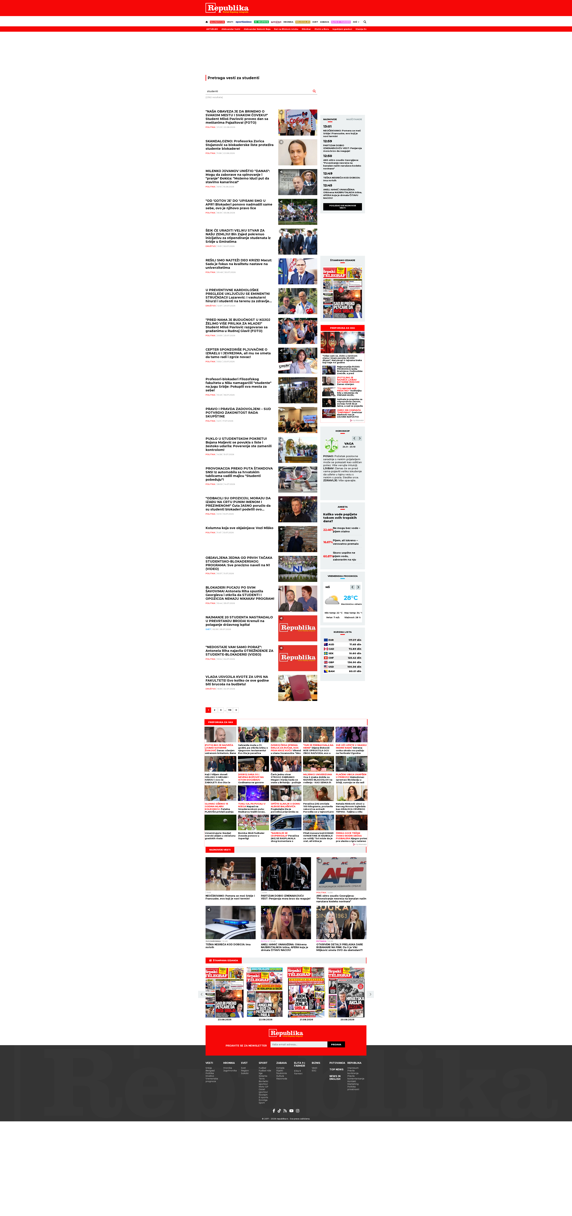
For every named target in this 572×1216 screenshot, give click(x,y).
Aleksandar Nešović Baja (257, 29)
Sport (263, 1063)
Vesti (230, 22)
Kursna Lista (343, 632)
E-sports (263, 1097)
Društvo (211, 246)
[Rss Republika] (285, 1111)
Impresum (353, 1068)
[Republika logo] (227, 8)
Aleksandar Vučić (231, 29)
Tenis (262, 1078)
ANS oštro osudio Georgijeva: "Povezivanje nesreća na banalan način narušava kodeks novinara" (342, 164)
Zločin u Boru (321, 29)
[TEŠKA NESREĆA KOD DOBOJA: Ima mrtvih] (231, 922)
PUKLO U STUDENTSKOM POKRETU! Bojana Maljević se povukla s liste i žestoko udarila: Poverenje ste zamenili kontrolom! (239, 444)
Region (245, 1070)
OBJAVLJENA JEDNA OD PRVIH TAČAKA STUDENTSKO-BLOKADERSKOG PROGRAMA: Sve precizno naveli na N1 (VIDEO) (239, 563)
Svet (315, 22)
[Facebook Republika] (274, 1111)
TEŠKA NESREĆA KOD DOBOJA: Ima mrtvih (341, 179)
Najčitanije (354, 119)
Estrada (321, 941)
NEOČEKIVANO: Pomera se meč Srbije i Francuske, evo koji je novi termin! (342, 133)
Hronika (288, 22)
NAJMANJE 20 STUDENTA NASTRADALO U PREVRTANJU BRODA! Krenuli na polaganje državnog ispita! (239, 621)
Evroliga (263, 1100)
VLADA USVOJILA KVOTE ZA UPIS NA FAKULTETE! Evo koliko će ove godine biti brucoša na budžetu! (237, 680)
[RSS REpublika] (291, 1111)
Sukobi (244, 1073)
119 (229, 710)
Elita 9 (265, 941)
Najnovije (330, 119)
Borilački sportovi (263, 1082)
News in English (335, 1077)
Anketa (343, 506)
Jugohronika (213, 941)
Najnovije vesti (220, 849)
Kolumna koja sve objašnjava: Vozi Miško (239, 528)
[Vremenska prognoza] (332, 600)
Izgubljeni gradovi (342, 29)
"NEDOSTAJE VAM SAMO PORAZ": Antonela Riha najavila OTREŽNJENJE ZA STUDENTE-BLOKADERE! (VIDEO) (239, 650)
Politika (210, 127)
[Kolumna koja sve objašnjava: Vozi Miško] (297, 539)
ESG (314, 1070)
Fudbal (262, 1068)
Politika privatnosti (353, 1088)
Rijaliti (279, 1070)
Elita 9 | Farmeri (299, 1064)
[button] (354, 438)
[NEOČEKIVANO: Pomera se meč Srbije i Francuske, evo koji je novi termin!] (231, 874)
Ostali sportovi (263, 1090)
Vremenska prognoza (212, 1080)
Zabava (324, 22)
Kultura (280, 1076)
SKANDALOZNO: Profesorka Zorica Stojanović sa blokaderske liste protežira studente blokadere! (239, 144)
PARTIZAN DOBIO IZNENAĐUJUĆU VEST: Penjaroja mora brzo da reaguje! (342, 148)
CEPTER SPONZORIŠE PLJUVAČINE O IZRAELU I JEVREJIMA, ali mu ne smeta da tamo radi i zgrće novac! (238, 353)
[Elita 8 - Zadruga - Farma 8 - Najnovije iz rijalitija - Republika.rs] (341, 22)
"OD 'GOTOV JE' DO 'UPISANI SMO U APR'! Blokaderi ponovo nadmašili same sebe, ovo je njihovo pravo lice (239, 204)
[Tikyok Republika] (280, 1111)
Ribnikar (306, 29)
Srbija (209, 1068)
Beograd (210, 1070)
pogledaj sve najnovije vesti (342, 206)
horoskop (343, 430)
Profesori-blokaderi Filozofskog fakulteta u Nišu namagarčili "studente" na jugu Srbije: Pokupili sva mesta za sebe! (238, 384)
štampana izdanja (225, 960)
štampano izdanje (342, 260)
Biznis (316, 1063)
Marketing (353, 1084)
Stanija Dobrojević (366, 29)
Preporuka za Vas (342, 328)
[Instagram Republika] (297, 1111)
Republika (354, 1063)
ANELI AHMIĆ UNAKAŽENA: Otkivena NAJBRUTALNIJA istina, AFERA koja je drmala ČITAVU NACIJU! (342, 193)
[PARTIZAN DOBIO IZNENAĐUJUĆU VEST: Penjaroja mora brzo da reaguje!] (286, 874)
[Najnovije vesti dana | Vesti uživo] (261, 22)
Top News (336, 1069)
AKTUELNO (212, 29)
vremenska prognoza (343, 576)
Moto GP (263, 1086)
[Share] (281, 112)
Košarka (263, 1076)
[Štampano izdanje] (225, 992)
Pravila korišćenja (352, 1072)
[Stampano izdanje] (342, 292)
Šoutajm (263, 1094)
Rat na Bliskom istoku (286, 29)
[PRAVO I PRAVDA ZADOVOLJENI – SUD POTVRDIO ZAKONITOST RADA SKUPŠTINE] (297, 420)
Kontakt (351, 1081)
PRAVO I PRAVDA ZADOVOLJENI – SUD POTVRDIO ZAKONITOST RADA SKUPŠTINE (238, 412)
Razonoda (281, 1078)
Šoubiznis (281, 1073)
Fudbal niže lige (265, 1072)
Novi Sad (332, 587)
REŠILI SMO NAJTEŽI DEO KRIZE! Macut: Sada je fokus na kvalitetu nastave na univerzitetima (239, 264)
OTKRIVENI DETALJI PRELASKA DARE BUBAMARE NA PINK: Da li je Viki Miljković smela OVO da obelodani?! (339, 947)
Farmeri (298, 1073)
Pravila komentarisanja (355, 1077)
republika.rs (282, 1118)
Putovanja (337, 1063)
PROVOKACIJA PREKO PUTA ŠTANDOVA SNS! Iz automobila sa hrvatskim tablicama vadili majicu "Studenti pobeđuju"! (239, 474)
